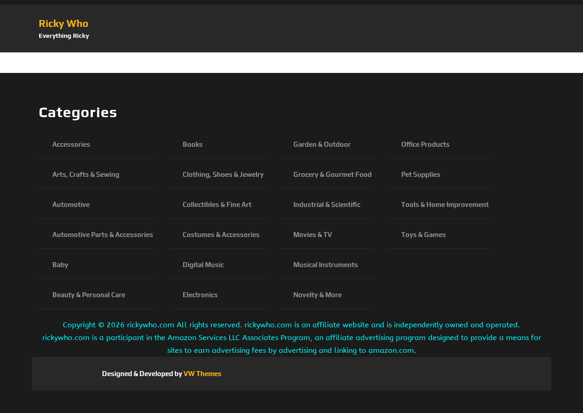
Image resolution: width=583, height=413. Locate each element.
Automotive (71, 204)
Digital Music (203, 264)
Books (193, 144)
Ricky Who (63, 23)
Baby (60, 264)
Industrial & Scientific (326, 204)
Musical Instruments (325, 264)
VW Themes (201, 373)
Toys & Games (423, 234)
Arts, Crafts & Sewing (85, 174)
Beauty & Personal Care (88, 295)
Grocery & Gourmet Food (332, 174)
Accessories (71, 144)
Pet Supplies (420, 174)
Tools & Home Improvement (445, 204)
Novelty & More (317, 295)
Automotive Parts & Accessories (102, 234)
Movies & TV (312, 234)
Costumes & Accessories (221, 234)
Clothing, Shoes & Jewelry (223, 174)
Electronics (200, 295)
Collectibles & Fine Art (217, 204)
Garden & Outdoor (322, 144)
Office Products (425, 144)
